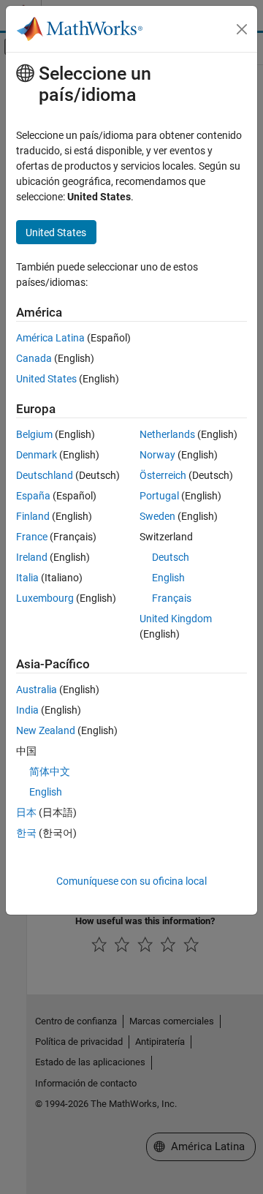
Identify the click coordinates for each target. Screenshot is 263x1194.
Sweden (157, 516)
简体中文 (49, 771)
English (168, 577)
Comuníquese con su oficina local (131, 881)
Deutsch (170, 557)
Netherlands (167, 434)
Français (171, 598)
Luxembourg (45, 598)
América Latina (50, 338)
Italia (27, 577)
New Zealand (45, 730)
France (31, 537)
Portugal (159, 496)
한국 (26, 833)
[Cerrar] (242, 29)
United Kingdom (176, 618)
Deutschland (44, 475)
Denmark (36, 455)
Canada (34, 358)
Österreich (163, 475)
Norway (157, 455)
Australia (36, 689)
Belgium (34, 434)
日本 (26, 812)
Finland (33, 516)
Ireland (31, 557)
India (27, 710)
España (33, 496)
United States (46, 379)
